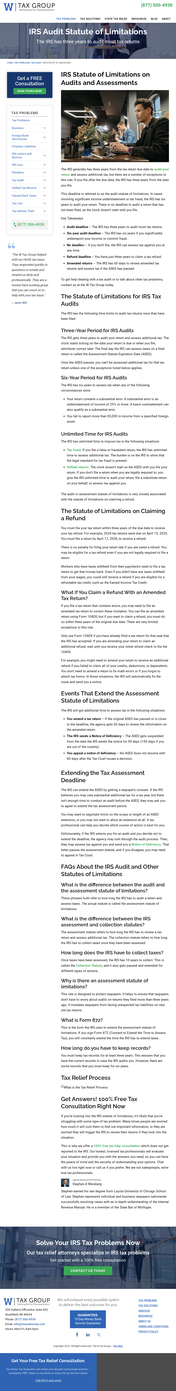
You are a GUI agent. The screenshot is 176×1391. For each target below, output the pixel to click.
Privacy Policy (148, 1331)
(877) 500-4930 (157, 5)
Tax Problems (147, 1300)
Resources (145, 1316)
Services (144, 1310)
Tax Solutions (148, 1305)
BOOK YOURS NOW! (30, 91)
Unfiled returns (78, 467)
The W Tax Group (29, 8)
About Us (144, 1321)
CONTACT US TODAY (88, 1271)
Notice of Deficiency (146, 844)
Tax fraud (74, 450)
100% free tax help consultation (117, 1146)
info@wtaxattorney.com (29, 1324)
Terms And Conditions (153, 1326)
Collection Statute (89, 966)
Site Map (118, 1346)
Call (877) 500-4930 (48, 1380)
